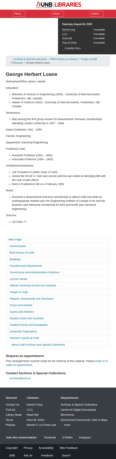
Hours (56, 13)
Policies (10, 425)
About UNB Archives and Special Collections (38, 344)
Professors (17, 62)
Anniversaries (18, 246)
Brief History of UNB (22, 252)
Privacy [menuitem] (28, 448)
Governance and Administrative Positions (34, 272)
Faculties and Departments (26, 265)
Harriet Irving (68, 29)
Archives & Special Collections (30, 59)
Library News (14, 414)
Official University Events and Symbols (33, 285)
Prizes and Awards (21, 305)
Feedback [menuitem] (47, 455)
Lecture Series (18, 279)
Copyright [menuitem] (12, 448)
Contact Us (12, 404)
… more (65, 425)
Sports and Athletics (22, 311)
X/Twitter (67, 437)
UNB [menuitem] (12, 455)
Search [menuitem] (66, 455)
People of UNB (19, 292)
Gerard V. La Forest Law (41, 425)
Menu (18, 13)
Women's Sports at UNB (24, 338)
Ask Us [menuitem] (28, 455)
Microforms (67, 414)
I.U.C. (65, 34)
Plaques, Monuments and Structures (32, 298)
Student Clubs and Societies (27, 318)
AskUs (95, 13)
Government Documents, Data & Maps (84, 420)
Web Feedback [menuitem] (69, 448)
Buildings (15, 259)
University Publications (23, 331)
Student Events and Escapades (29, 324)
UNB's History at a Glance (64, 59)
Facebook (50, 437)
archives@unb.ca (20, 378)
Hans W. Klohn (69, 42)
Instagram (85, 437)
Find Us (10, 409)
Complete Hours (72, 48)
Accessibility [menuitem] (46, 448)
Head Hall (67, 38)
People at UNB (89, 59)
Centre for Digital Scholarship (78, 409)
